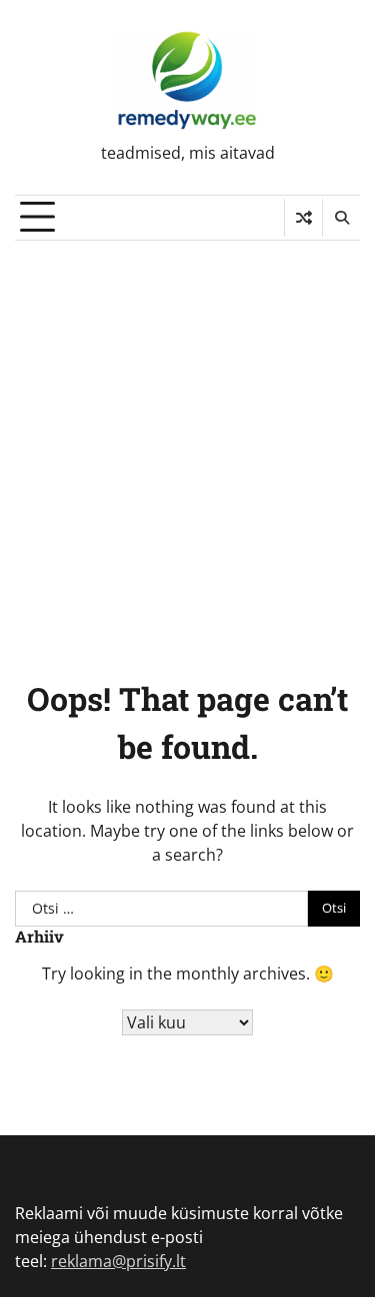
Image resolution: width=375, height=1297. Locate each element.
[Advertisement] (187, 438)
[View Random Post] (303, 218)
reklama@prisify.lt (118, 1261)
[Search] (341, 218)
